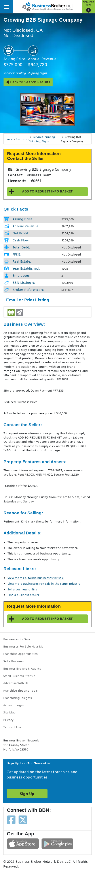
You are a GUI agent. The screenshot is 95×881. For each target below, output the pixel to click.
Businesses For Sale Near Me (23, 646)
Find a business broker (24, 595)
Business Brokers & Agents (22, 668)
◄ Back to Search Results (28, 82)
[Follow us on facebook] (11, 819)
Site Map (9, 712)
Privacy (8, 720)
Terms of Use (12, 727)
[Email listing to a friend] (19, 312)
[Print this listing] (11, 312)
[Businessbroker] (47, 6)
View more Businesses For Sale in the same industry (44, 584)
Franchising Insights (17, 698)
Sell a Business (13, 661)
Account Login (13, 705)
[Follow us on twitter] (23, 819)
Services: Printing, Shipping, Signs (25, 73)
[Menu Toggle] (6, 6)
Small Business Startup (19, 676)
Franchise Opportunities (20, 654)
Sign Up (27, 793)
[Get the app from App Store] (23, 843)
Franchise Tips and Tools (20, 690)
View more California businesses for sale (36, 578)
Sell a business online (23, 589)
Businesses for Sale (16, 639)
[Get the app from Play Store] (57, 843)
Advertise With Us (15, 683)
